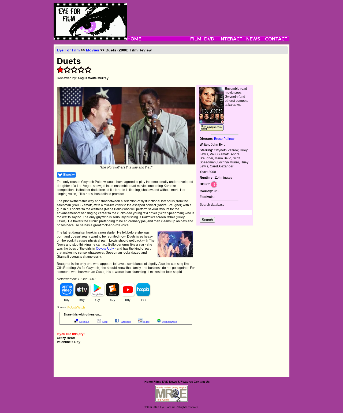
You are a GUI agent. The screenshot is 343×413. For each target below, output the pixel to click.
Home (148, 381)
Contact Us (202, 381)
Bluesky (69, 175)
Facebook (125, 322)
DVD (165, 381)
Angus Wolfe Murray (93, 78)
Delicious (84, 322)
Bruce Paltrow (224, 139)
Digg (104, 322)
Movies (92, 50)
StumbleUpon (169, 322)
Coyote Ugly (105, 248)
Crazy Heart (66, 338)
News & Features (181, 381)
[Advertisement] (208, 15)
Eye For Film (68, 50)
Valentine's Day (68, 342)
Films (157, 381)
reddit (146, 322)
